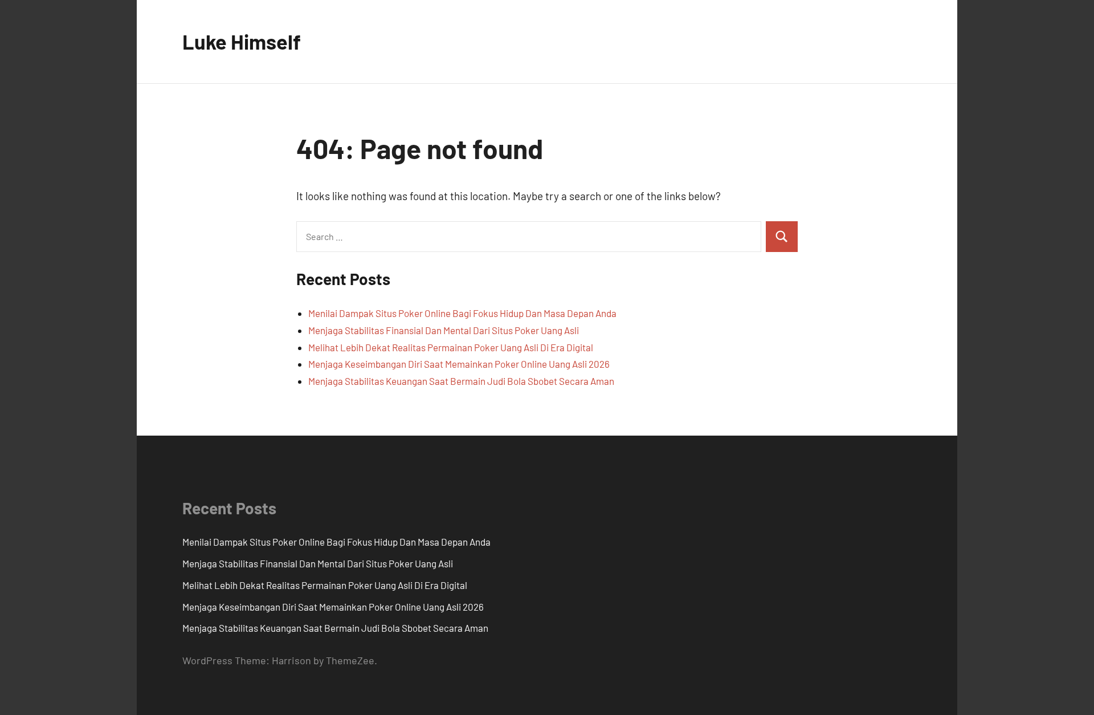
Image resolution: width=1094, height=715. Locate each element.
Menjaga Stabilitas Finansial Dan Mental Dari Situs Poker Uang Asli (443, 330)
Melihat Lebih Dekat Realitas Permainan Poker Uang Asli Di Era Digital (450, 347)
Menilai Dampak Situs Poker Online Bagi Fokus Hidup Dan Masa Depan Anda (462, 313)
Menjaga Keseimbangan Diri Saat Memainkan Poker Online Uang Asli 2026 (459, 363)
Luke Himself (241, 41)
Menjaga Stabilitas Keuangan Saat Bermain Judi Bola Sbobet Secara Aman (461, 381)
